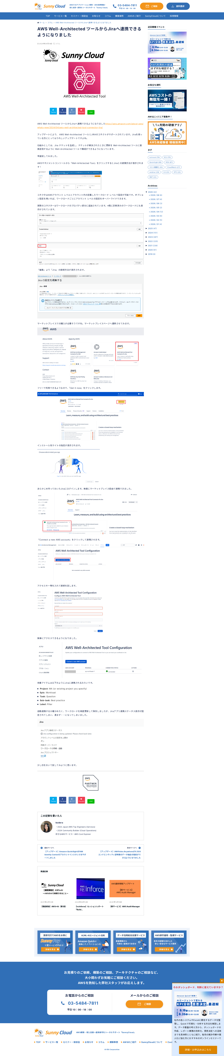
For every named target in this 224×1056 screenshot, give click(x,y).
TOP (48, 16)
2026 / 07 (156, 199)
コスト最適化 (156, 167)
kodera (59, 822)
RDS (169, 162)
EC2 (167, 157)
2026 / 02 (156, 220)
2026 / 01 (156, 224)
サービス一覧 (60, 16)
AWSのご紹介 (134, 16)
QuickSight (155, 162)
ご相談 (147, 1004)
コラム (108, 16)
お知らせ (96, 16)
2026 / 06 (156, 203)
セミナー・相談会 (79, 16)
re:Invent (154, 157)
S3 (166, 172)
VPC (177, 172)
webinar (154, 172)
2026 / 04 (156, 212)
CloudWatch (173, 167)
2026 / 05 (156, 207)
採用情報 (174, 16)
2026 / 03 (156, 216)
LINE (91, 112)
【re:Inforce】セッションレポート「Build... (89, 908)
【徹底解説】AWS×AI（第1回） (54, 906)
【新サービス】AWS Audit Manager (124, 906)
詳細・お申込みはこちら (198, 1049)
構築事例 (119, 16)
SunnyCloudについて (155, 16)
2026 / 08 (156, 195)
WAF (152, 177)
